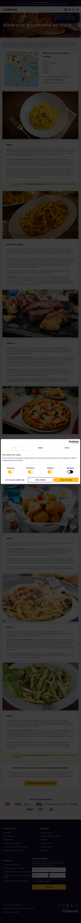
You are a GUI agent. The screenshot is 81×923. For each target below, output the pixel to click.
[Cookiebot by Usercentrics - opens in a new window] (70, 442)
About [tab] (67, 448)
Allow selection (40, 480)
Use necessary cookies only (14, 480)
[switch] (30, 471)
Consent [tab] (14, 448)
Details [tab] (40, 448)
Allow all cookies (66, 480)
